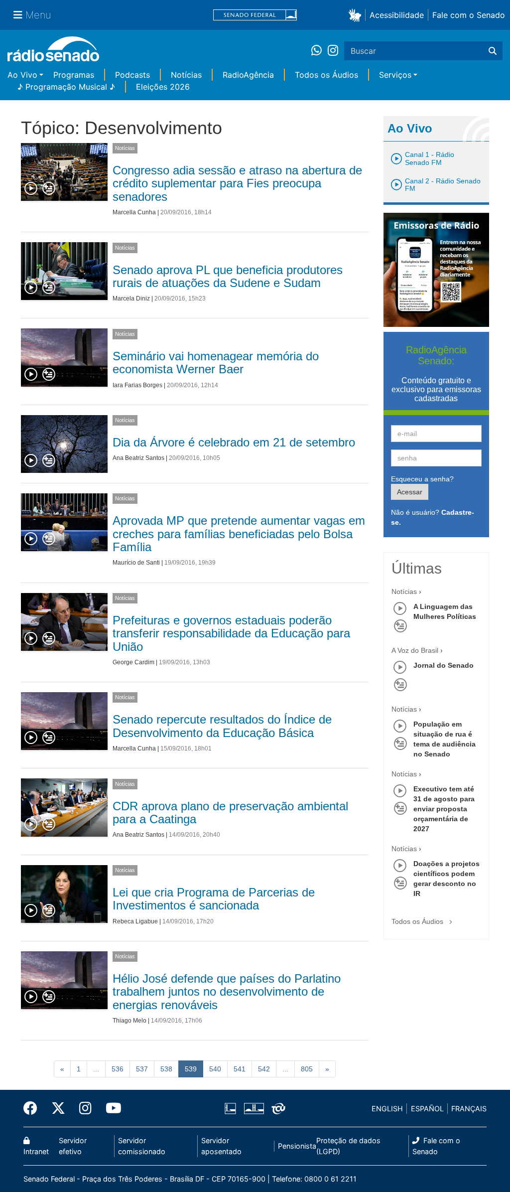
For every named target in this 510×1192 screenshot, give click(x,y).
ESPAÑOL (427, 1108)
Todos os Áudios (326, 75)
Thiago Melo (129, 1020)
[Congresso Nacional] (253, 1109)
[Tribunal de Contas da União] (276, 1109)
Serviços (395, 75)
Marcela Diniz (131, 298)
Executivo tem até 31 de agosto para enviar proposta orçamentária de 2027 (444, 809)
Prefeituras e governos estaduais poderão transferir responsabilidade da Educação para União (231, 633)
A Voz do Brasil (414, 650)
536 (118, 1069)
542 (264, 1069)
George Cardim (133, 662)
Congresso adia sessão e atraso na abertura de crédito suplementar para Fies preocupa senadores (237, 183)
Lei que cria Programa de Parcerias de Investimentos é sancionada (214, 899)
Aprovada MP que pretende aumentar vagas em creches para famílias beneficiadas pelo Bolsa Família (239, 534)
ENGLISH (387, 1108)
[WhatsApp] (319, 51)
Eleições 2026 (163, 87)
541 (240, 1069)
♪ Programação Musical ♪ (66, 87)
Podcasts (132, 75)
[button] (357, 14)
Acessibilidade (397, 15)
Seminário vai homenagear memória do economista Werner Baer (216, 362)
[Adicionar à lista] (48, 188)
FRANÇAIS (469, 1108)
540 (215, 1069)
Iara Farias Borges (137, 385)
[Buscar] (493, 51)
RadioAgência (248, 75)
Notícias (186, 75)
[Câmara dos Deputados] (232, 1109)
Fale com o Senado (468, 15)
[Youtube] (110, 1108)
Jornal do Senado (443, 665)
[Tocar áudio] (31, 188)
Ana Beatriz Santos (138, 457)
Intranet (36, 1151)
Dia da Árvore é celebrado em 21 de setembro (234, 442)
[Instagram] (333, 51)
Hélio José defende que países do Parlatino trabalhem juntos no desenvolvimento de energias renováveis (227, 992)
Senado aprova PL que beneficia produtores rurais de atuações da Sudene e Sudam (228, 276)
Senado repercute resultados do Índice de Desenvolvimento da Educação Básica (222, 726)
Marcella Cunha (134, 212)
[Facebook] (33, 1108)
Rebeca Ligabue (135, 921)
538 (166, 1069)
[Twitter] (58, 1108)
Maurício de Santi (136, 562)
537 (142, 1069)
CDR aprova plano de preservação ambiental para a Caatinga (230, 812)
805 (307, 1069)
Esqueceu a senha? (422, 479)
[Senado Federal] (255, 15)
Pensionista (297, 1146)
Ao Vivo (22, 75)
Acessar (409, 492)
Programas (73, 75)
